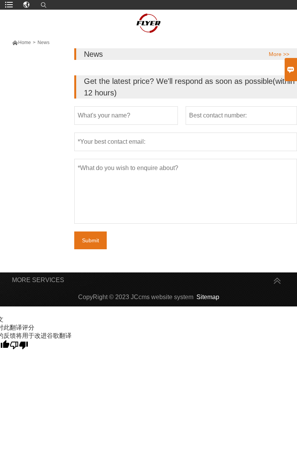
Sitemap (207, 297)
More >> (279, 54)
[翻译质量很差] (19, 344)
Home (24, 42)
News (44, 42)
